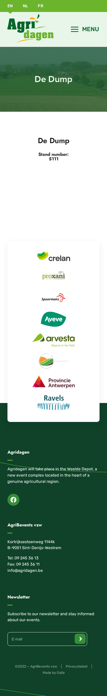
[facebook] (13, 500)
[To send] (80, 639)
